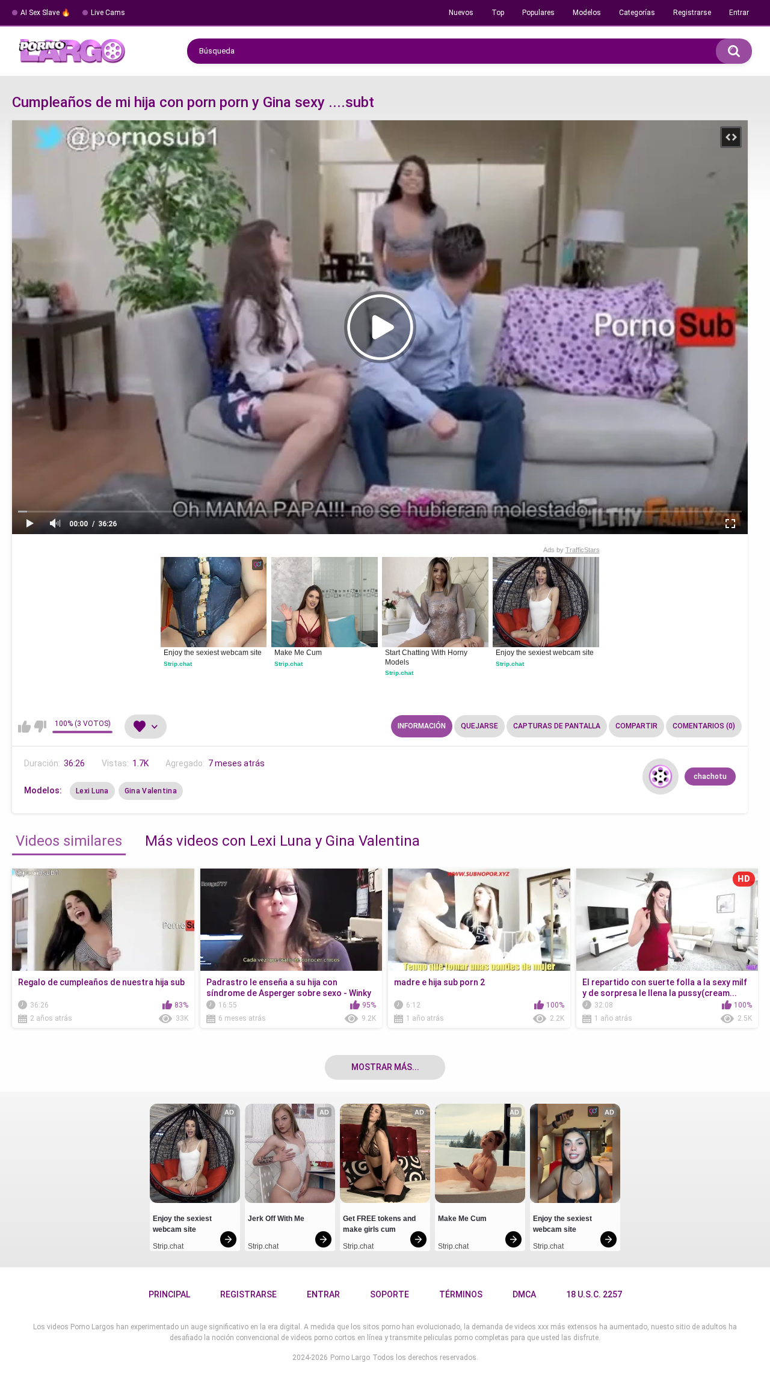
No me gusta (40, 727)
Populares (538, 12)
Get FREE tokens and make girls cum (380, 1224)
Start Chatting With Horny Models (427, 657)
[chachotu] (660, 776)
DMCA (524, 1294)
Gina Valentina (151, 791)
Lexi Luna (92, 791)
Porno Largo (350, 1357)
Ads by (571, 549)
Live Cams (108, 12)
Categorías (637, 12)
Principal (169, 1294)
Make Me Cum (298, 652)
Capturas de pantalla (556, 726)
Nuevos (461, 12)
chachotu (710, 776)
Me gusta (24, 727)
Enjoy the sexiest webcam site (213, 652)
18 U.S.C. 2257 (594, 1294)
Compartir (636, 726)
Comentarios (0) (704, 726)
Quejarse (479, 726)
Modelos (587, 12)
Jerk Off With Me (276, 1218)
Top (497, 12)
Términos (460, 1294)
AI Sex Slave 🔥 (45, 12)
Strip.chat (178, 663)
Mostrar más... (385, 1067)
